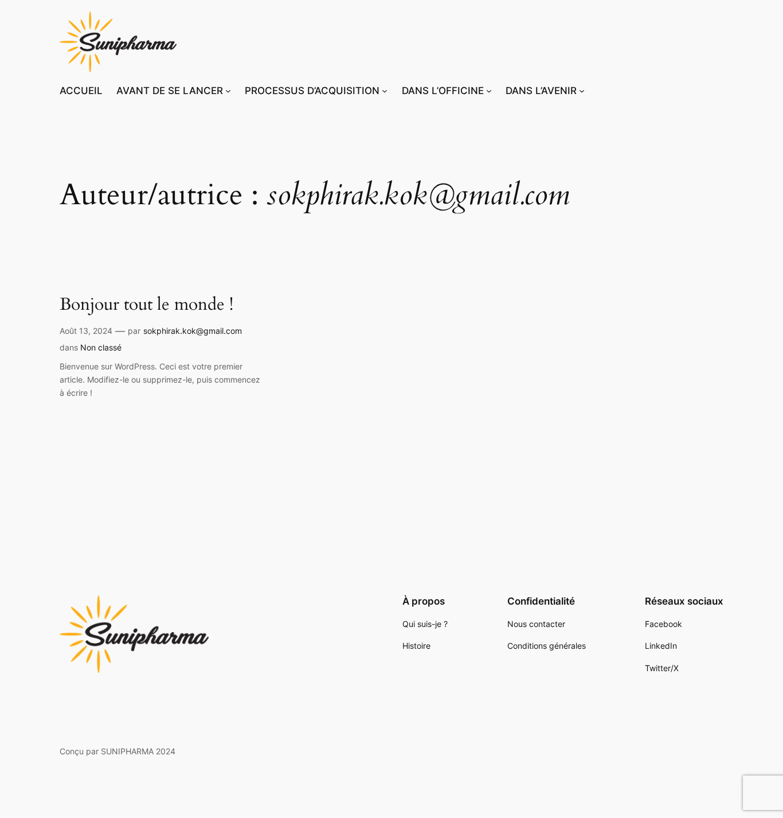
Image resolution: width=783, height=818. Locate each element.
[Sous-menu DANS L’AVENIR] (582, 91)
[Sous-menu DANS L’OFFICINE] (489, 91)
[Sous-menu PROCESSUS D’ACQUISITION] (384, 91)
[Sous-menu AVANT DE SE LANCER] (228, 91)
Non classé (101, 347)
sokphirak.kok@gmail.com (192, 331)
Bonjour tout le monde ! (146, 305)
